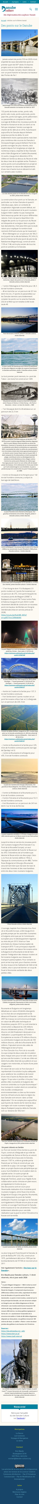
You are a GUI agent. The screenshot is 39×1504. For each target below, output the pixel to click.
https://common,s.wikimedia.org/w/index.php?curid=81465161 (19, 740)
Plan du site (19, 1494)
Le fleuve (19, 1433)
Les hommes (19, 1436)
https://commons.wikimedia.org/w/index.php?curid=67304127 (19, 686)
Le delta (19, 1441)
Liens (24, 2)
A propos (15, 2)
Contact (33, 2)
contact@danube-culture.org (19, 1458)
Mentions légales (19, 1492)
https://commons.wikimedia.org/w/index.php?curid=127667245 (19, 654)
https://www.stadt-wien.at (11, 1336)
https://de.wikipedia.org (13, 1331)
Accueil (5, 2)
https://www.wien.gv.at (10, 1333)
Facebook (21, 1418)
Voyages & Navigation (19, 1438)
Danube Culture (10, 9)
